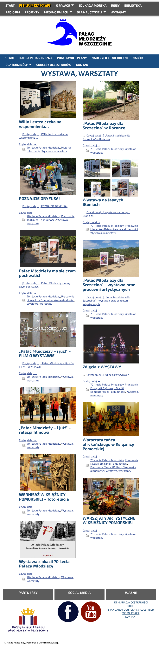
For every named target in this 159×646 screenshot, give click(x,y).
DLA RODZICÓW (16, 64)
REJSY (115, 5)
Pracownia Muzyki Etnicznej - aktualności (114, 461)
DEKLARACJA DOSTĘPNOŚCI (131, 602)
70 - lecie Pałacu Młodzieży (43, 147)
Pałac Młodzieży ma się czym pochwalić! (47, 273)
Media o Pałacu (56, 12)
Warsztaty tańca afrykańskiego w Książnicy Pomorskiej (108, 444)
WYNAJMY (118, 12)
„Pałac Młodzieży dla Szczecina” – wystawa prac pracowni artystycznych (109, 284)
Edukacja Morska (92, 5)
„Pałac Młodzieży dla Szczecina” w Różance (104, 125)
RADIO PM (12, 12)
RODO (130, 606)
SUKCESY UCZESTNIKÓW (53, 64)
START (10, 5)
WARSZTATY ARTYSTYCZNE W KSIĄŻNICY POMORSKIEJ (109, 520)
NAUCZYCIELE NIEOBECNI (110, 58)
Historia (66, 147)
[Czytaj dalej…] (106, 137)
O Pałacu (63, 5)
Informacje (33, 151)
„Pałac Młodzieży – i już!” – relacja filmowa (45, 429)
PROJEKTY (32, 12)
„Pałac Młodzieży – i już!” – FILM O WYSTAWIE (45, 353)
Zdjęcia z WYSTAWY (102, 366)
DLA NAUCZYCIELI (89, 12)
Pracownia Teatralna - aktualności (50, 217)
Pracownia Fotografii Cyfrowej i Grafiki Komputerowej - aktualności (114, 388)
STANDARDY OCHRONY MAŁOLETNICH (131, 609)
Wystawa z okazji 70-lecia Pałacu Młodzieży (44, 563)
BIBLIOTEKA (133, 5)
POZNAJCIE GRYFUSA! (39, 198)
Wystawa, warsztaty (54, 151)
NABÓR (137, 58)
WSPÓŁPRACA (130, 613)
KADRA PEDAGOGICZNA (35, 58)
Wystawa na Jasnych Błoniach (103, 202)
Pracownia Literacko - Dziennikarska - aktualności (114, 227)
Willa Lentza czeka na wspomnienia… (40, 124)
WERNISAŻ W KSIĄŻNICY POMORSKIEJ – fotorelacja (44, 496)
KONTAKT (83, 64)
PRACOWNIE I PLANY (72, 58)
